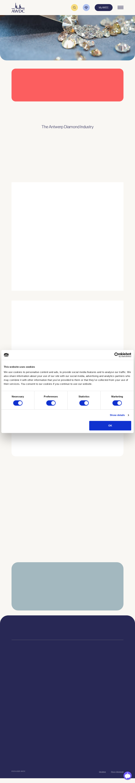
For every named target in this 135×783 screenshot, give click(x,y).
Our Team (54, 683)
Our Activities (56, 675)
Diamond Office (19, 675)
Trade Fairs (17, 679)
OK (110, 425)
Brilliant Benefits (19, 700)
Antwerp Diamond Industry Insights (108, 266)
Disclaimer (102, 772)
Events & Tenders (20, 735)
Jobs (52, 679)
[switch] (51, 403)
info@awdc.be (92, 630)
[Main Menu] (120, 8)
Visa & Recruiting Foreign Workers (27, 715)
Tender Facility (57, 687)
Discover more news (67, 565)
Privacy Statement (117, 772)
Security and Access (21, 691)
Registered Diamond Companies (27, 704)
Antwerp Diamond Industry (101, 675)
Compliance (17, 671)
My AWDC (63, 760)
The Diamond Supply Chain (101, 679)
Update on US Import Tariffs (102, 102)
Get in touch (91, 760)
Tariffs (14, 696)
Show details (117, 415)
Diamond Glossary (97, 683)
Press (14, 743)
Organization (56, 671)
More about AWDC (100, 253)
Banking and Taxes (21, 683)
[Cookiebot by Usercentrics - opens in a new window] (116, 354)
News (14, 739)
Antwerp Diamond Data (99, 671)
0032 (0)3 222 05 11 (94, 627)
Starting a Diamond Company (25, 687)
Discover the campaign (15, 337)
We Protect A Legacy (21, 719)
